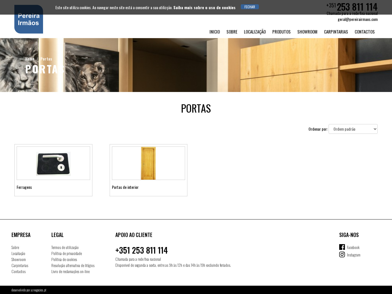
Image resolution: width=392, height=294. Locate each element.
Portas (46, 59)
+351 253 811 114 (141, 250)
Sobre (231, 31)
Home (29, 59)
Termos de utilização (65, 247)
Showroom (307, 31)
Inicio (214, 31)
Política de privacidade (66, 253)
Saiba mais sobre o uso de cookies (204, 7)
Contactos (365, 31)
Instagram (353, 255)
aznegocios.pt (38, 289)
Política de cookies (64, 259)
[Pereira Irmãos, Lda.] (50, 19)
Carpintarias (336, 31)
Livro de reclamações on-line (70, 271)
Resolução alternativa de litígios (72, 265)
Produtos (281, 31)
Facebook (353, 247)
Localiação (18, 253)
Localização (255, 31)
